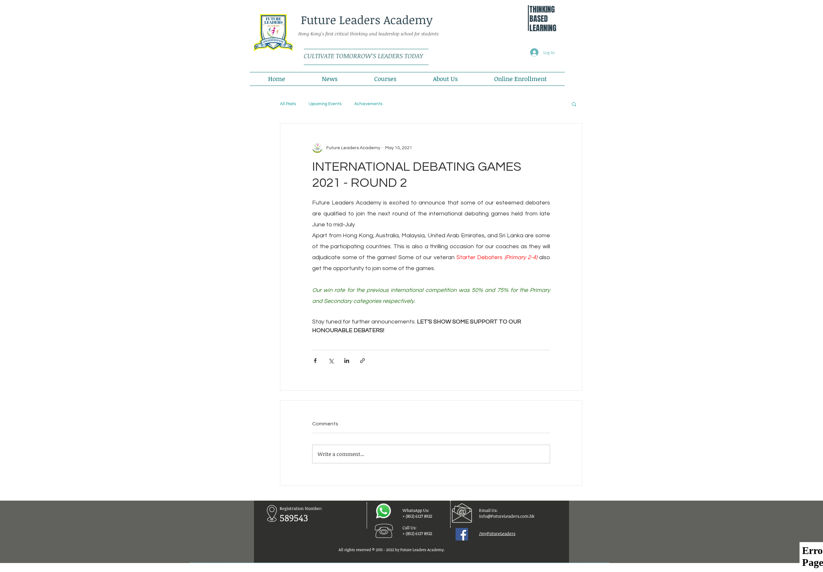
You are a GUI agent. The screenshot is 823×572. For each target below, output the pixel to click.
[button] (574, 103)
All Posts (288, 104)
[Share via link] (362, 361)
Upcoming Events (325, 104)
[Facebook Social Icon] (462, 534)
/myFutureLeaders (497, 533)
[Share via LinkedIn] (347, 361)
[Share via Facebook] (315, 361)
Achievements (368, 104)
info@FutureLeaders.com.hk (507, 516)
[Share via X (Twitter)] (331, 361)
